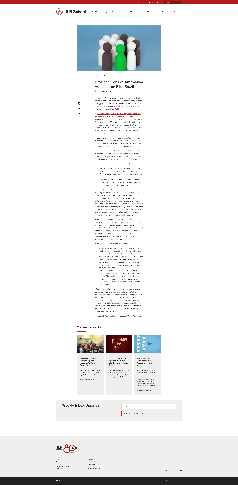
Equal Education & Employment (171, 481)
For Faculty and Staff (94, 468)
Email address (127, 406)
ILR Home (59, 21)
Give (159, 2)
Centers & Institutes (93, 462)
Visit (151, 2)
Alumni (176, 12)
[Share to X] (78, 103)
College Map (91, 466)
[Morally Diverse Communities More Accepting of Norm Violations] (147, 365)
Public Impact (164, 12)
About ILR (95, 12)
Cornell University (66, 481)
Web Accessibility (153, 481)
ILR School (76, 481)
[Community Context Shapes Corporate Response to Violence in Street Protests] (90, 365)
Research (72, 21)
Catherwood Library (93, 464)
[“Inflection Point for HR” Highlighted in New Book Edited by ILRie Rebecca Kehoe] (119, 365)
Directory (90, 460)
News (65, 21)
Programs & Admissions (111, 12)
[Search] (180, 2)
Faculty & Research (148, 12)
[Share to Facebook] (78, 98)
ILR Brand (59, 471)
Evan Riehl (114, 109)
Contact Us (59, 468)
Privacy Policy (140, 481)
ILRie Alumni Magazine (63, 466)
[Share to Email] (78, 113)
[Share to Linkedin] (78, 108)
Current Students (130, 12)
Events (58, 462)
